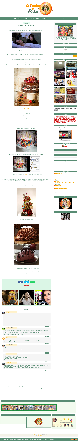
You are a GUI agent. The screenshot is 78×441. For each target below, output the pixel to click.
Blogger (41, 431)
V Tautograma (57, 191)
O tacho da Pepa (58, 178)
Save (27, 285)
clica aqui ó (26, 174)
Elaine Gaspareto (40, 435)
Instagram (37, 271)
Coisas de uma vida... (58, 173)
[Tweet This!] (26, 282)
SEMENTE (57, 176)
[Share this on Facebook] (20, 282)
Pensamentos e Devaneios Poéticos (61, 188)
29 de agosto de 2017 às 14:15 (10, 327)
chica (7, 327)
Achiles (17, 115)
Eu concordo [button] (74, 439)
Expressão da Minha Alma (59, 176)
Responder (47, 326)
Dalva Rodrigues (9, 362)
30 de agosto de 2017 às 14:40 (11, 344)
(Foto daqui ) (26, 108)
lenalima (7, 312)
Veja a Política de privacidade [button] (50, 439)
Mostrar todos (75, 193)
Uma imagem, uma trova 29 (59, 186)
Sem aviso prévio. (58, 179)
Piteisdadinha (57, 181)
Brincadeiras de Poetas (59, 185)
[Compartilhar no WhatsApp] (32, 282)
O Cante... (56, 174)
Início (15, 18)
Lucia (7, 337)
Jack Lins (7, 344)
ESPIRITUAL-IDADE (58, 191)
